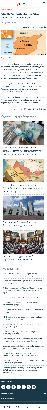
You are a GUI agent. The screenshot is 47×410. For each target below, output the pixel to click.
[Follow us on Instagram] (19, 387)
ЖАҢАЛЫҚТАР (7, 10)
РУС (17, 407)
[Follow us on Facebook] (3, 387)
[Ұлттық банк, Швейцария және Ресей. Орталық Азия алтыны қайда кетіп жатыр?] (23, 170)
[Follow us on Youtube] (13, 387)
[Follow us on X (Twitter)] (8, 387)
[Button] (26, 27)
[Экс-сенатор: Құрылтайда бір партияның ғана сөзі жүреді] (23, 242)
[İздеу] (39, 407)
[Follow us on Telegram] (24, 387)
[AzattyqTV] (28, 407)
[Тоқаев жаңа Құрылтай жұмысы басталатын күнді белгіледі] (23, 208)
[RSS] (29, 387)
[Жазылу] (34, 387)
